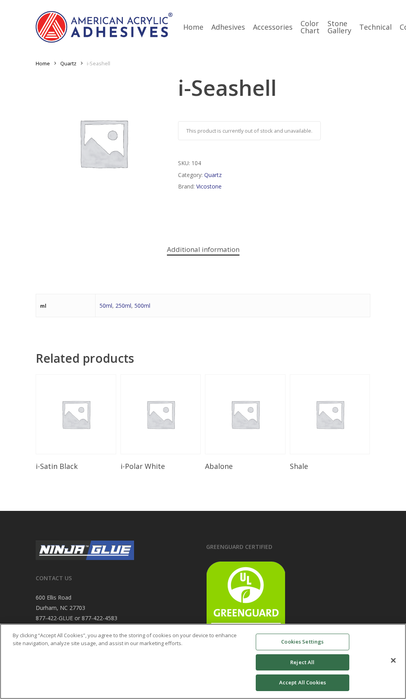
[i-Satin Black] (76, 414)
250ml (123, 305)
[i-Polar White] (161, 414)
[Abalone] (245, 414)
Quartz (68, 63)
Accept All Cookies (302, 682)
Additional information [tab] (203, 249)
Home (43, 63)
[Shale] (330, 414)
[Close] (393, 660)
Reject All (302, 662)
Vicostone (209, 186)
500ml (142, 305)
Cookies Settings (302, 641)
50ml (106, 305)
